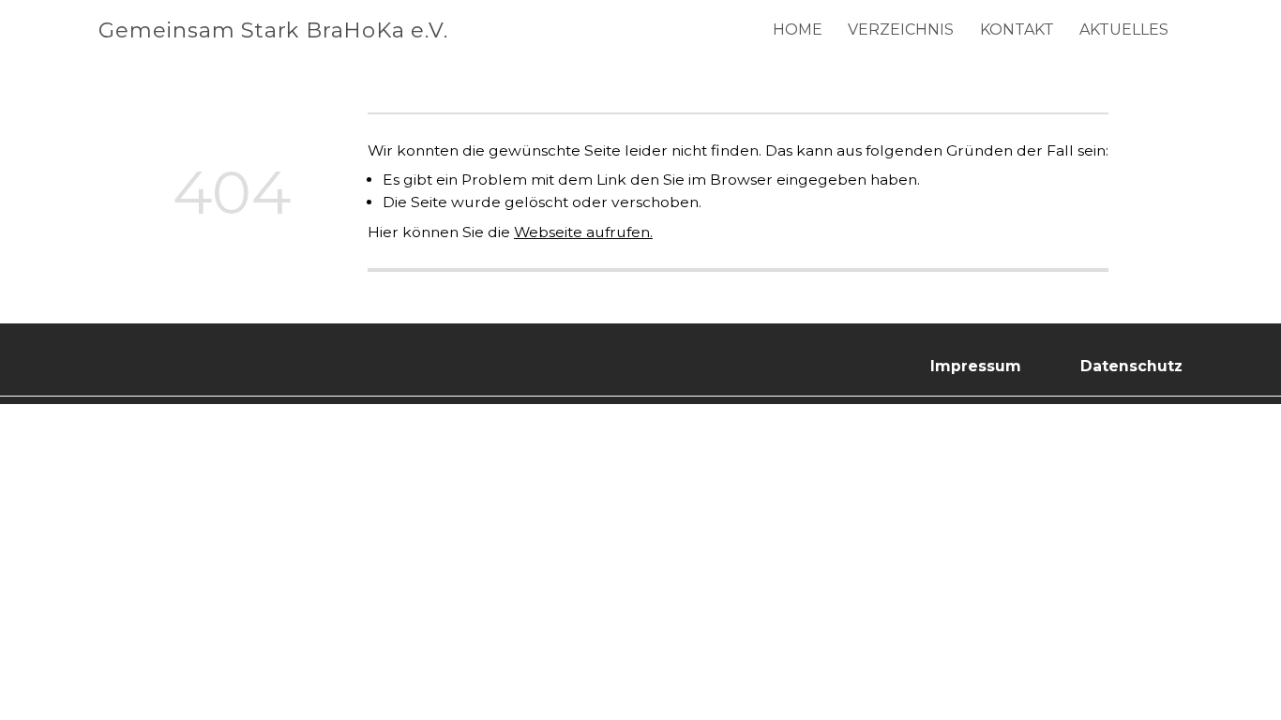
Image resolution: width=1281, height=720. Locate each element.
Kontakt (1017, 29)
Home (797, 29)
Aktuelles (1123, 29)
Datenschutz (1131, 366)
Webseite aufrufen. (583, 232)
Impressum (975, 366)
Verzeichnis (901, 29)
